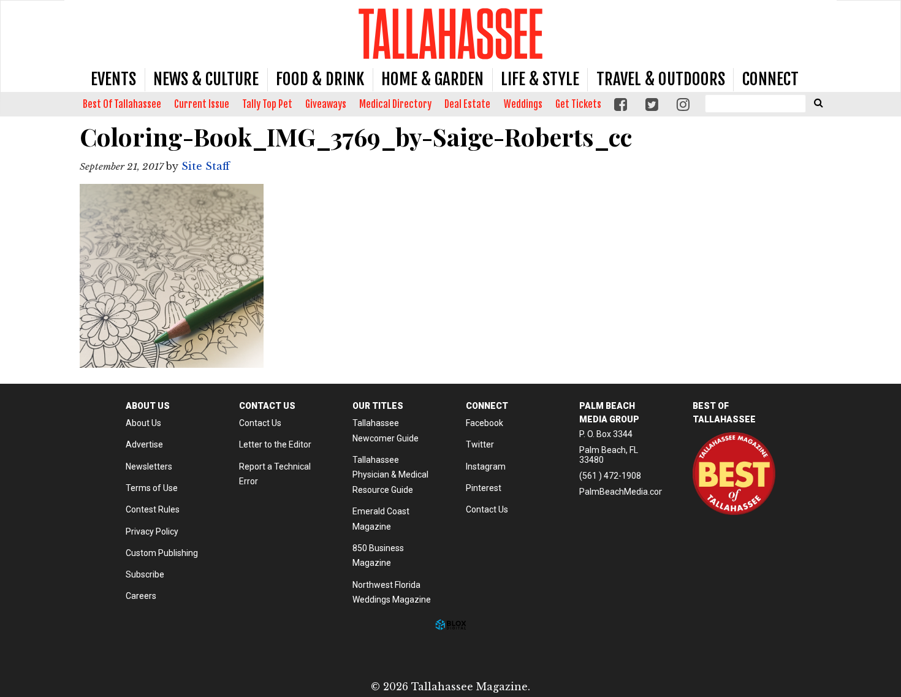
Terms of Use (152, 488)
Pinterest (483, 488)
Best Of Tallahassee (122, 104)
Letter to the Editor (275, 444)
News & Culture (206, 79)
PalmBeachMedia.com (623, 492)
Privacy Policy (152, 531)
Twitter (480, 444)
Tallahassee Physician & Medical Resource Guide (390, 475)
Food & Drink (320, 79)
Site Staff (205, 166)
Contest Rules (153, 509)
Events (113, 79)
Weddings (523, 104)
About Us (143, 423)
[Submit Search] (818, 102)
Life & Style (540, 79)
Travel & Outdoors (660, 79)
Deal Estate (467, 104)
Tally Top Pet (267, 104)
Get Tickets (578, 104)
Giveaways (325, 104)
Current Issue (201, 104)
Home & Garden (432, 79)
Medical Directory (395, 104)
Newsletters (149, 466)
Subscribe (145, 574)
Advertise (144, 444)
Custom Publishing (162, 553)
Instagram (486, 466)
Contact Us (260, 423)
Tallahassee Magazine (450, 33)
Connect (770, 79)
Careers (141, 596)
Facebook (484, 423)
